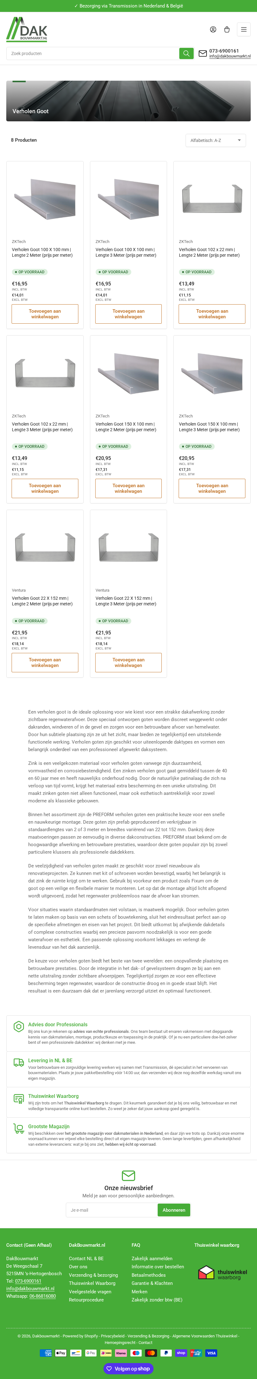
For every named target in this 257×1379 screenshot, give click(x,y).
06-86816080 (42, 1296)
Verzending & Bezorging (148, 1336)
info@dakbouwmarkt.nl (230, 56)
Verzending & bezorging (93, 1275)
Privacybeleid (112, 1336)
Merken (139, 1292)
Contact (145, 1342)
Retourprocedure (86, 1300)
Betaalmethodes (149, 1275)
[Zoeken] (186, 53)
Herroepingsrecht (120, 1342)
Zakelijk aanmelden (152, 1258)
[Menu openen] (244, 29)
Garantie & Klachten (152, 1283)
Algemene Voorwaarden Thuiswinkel (204, 1336)
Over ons (78, 1267)
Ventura (19, 590)
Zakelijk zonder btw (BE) (157, 1300)
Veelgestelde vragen (90, 1292)
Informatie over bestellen (158, 1267)
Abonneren (174, 1210)
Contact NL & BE (86, 1258)
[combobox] (100, 53)
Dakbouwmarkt (46, 1336)
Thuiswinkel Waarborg (92, 1283)
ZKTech (19, 241)
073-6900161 (224, 51)
